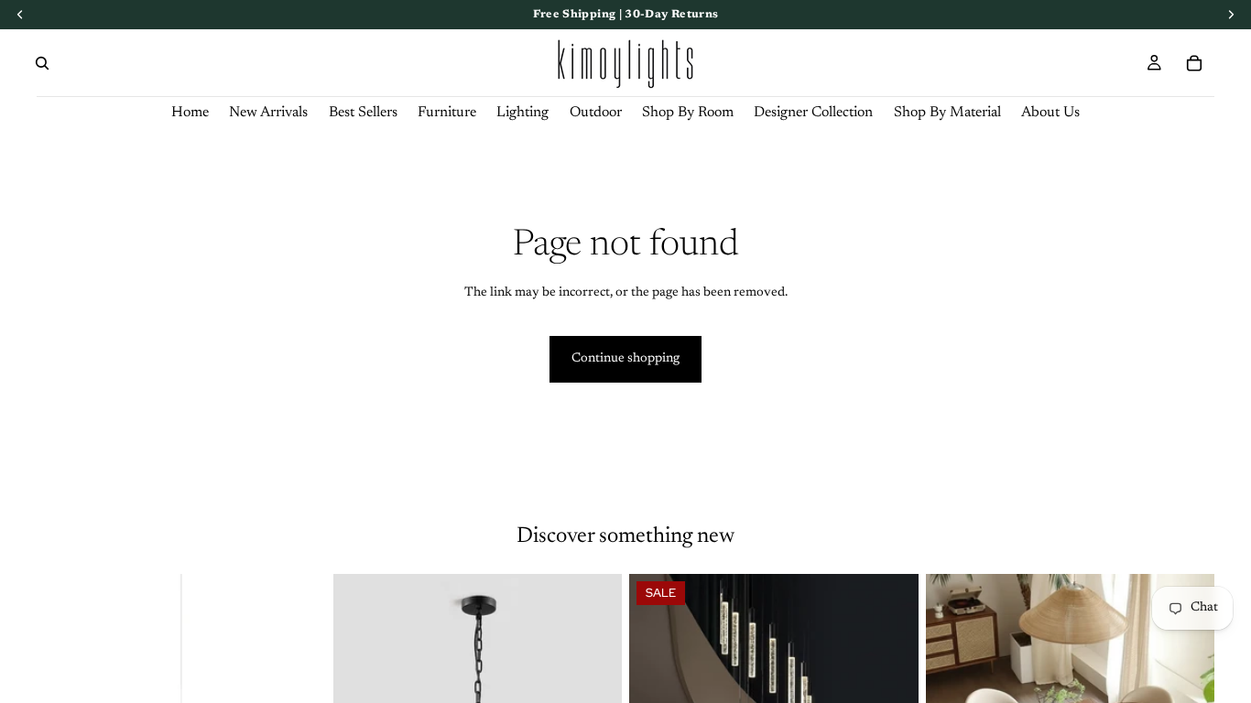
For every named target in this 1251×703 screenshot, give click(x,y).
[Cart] (1194, 63)
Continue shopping (625, 358)
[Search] (42, 63)
